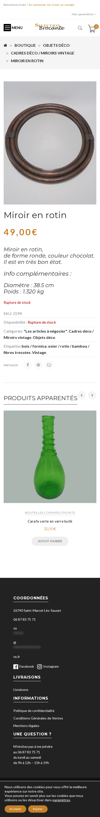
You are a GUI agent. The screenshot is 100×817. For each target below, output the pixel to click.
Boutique (25, 45)
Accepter (15, 809)
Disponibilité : (15, 322)
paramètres (61, 800)
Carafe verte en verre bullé (50, 521)
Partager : (11, 365)
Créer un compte (63, 5)
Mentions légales (26, 726)
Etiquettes (12, 346)
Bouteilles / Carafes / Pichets (50, 512)
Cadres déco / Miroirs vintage (42, 53)
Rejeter (38, 809)
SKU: (8, 313)
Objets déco (56, 45)
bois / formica (34, 346)
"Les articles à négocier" (45, 331)
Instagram (51, 666)
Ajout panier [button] (50, 541)
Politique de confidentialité (33, 711)
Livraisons (20, 689)
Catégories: (13, 331)
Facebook (26, 666)
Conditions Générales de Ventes (38, 718)
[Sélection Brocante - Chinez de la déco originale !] (50, 26)
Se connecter (37, 5)
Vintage (39, 352)
